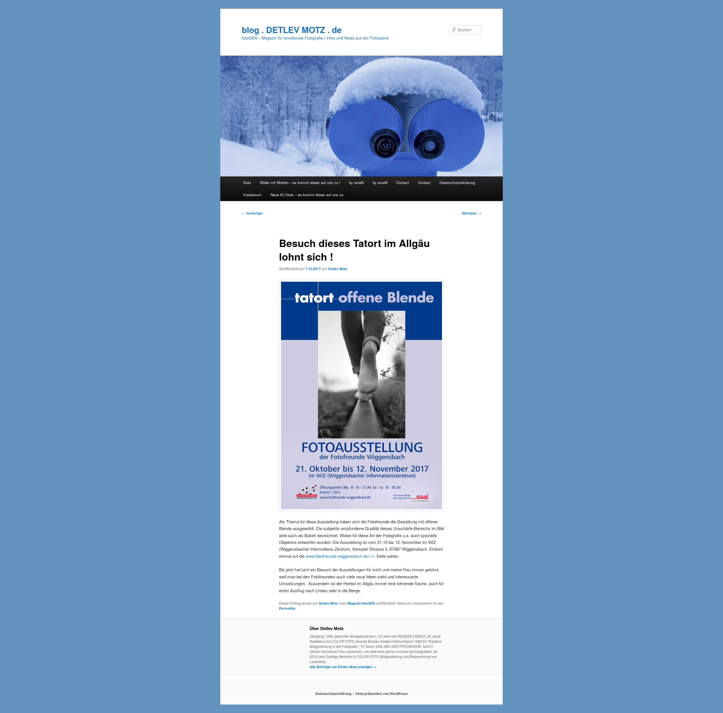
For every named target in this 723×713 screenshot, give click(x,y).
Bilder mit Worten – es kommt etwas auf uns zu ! (300, 182)
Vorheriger (252, 213)
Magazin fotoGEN (361, 603)
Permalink (287, 608)
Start (247, 182)
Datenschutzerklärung (457, 182)
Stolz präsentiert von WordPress (382, 693)
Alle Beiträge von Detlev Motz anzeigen (343, 666)
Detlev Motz (337, 268)
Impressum (252, 194)
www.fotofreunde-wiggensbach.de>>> (340, 556)
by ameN (356, 182)
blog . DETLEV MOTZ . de (292, 29)
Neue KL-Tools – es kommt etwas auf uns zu (307, 194)
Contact (402, 182)
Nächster (471, 213)
